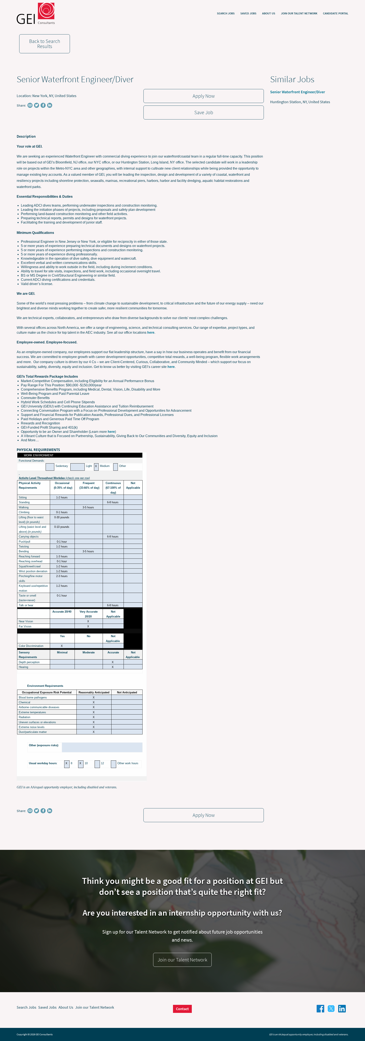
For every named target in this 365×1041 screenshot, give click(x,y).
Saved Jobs (248, 13)
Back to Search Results (44, 43)
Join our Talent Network (299, 13)
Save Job (203, 112)
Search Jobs (226, 13)
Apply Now (204, 96)
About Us (268, 13)
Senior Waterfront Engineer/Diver (297, 91)
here (150, 332)
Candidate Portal (335, 13)
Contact (182, 1008)
